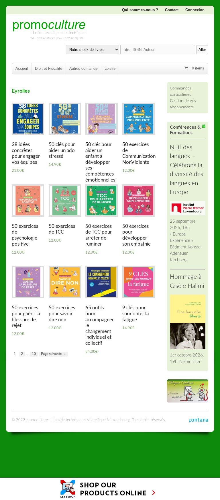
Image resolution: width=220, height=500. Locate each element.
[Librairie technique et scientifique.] (49, 29)
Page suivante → (53, 354)
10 (34, 354)
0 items (197, 68)
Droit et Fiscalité (48, 68)
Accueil (21, 68)
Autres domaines (83, 68)
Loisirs (110, 68)
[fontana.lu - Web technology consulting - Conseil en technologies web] (198, 420)
